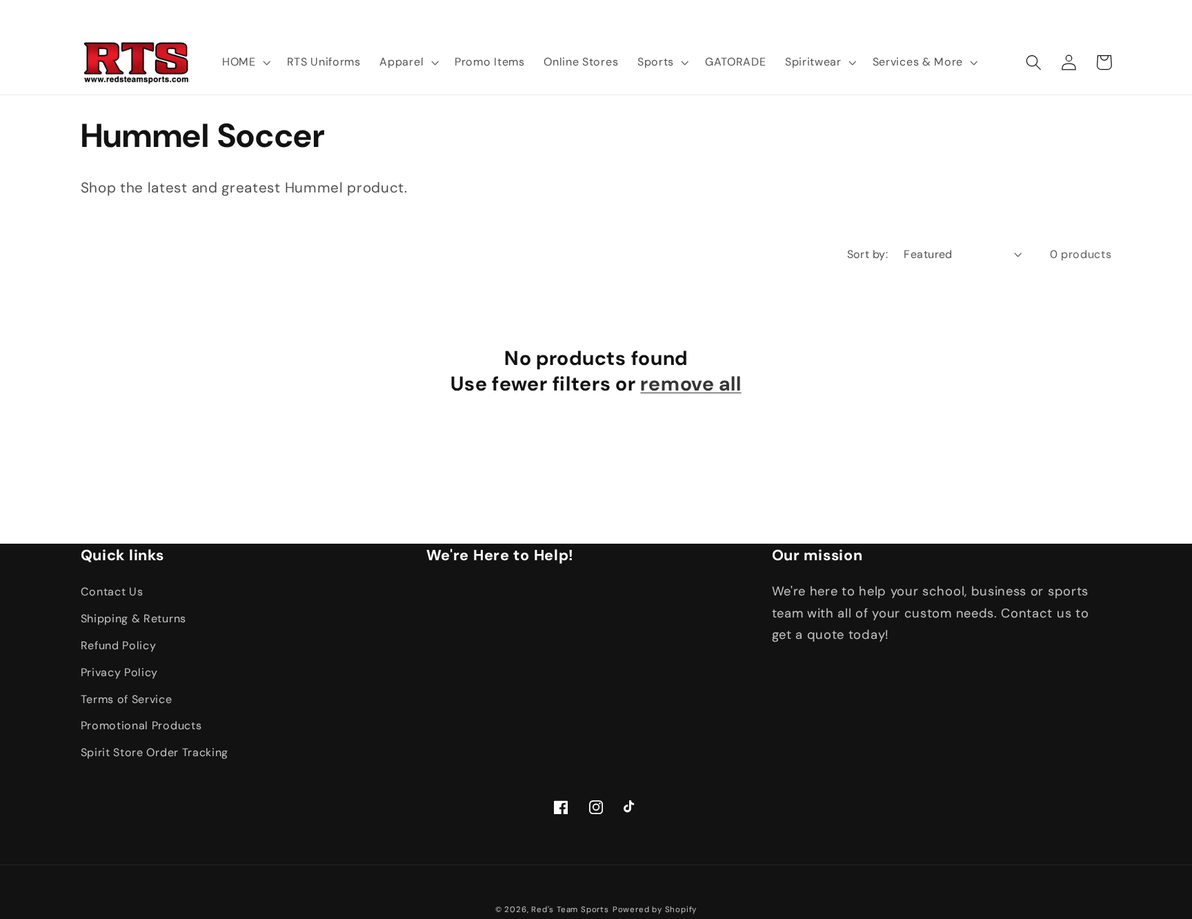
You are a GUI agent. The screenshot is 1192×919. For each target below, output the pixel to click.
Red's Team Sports (570, 910)
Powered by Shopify (655, 910)
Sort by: (867, 254)
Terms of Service (126, 699)
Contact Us (112, 591)
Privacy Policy (120, 672)
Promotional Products (141, 725)
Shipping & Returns (133, 618)
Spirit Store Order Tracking (155, 752)
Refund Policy (119, 645)
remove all (690, 384)
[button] (244, 62)
